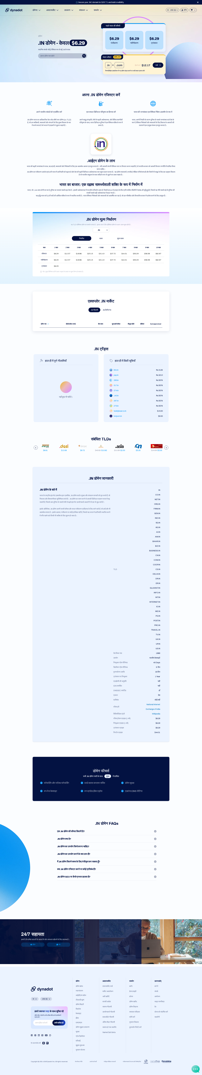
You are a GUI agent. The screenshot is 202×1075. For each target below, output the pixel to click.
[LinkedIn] (39, 1035)
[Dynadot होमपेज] (13, 10)
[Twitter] (42, 1035)
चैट (60, 944)
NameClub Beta (109, 1032)
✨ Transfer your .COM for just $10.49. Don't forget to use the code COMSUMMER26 (99, 2)
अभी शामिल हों (58, 1023)
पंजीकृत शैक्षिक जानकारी (110, 1061)
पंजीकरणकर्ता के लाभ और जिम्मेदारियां (132, 1061)
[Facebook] (32, 1035)
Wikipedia (156, 714)
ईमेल (34, 944)
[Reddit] (50, 1035)
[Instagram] (35, 1035)
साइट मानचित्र (159, 1001)
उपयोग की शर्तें (93, 1061)
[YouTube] (46, 1035)
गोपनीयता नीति (78, 1061)
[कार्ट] (193, 10)
